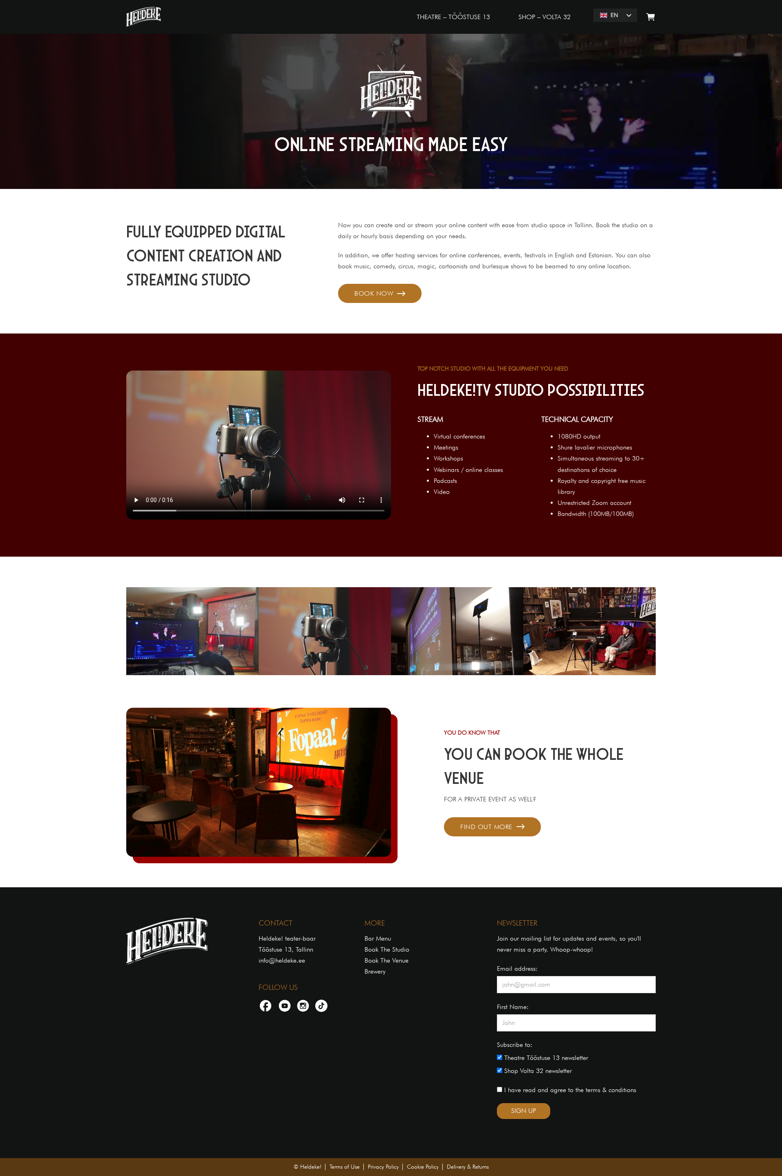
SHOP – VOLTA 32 (544, 17)
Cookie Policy (423, 1166)
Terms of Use (344, 1166)
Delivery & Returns (468, 1166)
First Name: (513, 1007)
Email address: (517, 968)
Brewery (375, 971)
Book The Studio (387, 949)
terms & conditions (611, 1090)
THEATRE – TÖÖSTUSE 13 (453, 17)
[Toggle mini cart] (651, 17)
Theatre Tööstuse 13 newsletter (545, 1058)
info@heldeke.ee (282, 960)
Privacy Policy (383, 1166)
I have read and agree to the (569, 1090)
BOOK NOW (373, 293)
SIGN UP (523, 1111)
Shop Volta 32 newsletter (537, 1071)
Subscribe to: (514, 1045)
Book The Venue (387, 960)
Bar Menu (378, 938)
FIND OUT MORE (486, 827)
